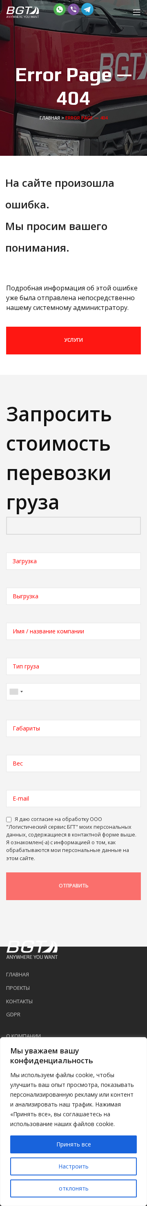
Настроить (73, 1166)
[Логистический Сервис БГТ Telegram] (87, 8)
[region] (73, 1121)
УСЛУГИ (73, 339)
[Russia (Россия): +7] (16, 692)
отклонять (74, 1188)
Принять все (73, 1144)
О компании (23, 1036)
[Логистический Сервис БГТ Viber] (73, 8)
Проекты (18, 988)
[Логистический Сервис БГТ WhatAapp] (59, 8)
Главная (50, 118)
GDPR (13, 1014)
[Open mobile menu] (137, 12)
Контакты (19, 1001)
